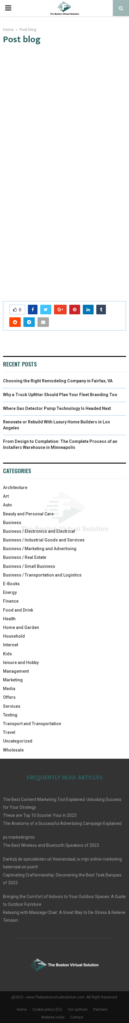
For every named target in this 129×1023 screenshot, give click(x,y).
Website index (52, 1017)
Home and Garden (21, 627)
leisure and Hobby (21, 662)
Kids (7, 653)
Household (14, 636)
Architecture (15, 487)
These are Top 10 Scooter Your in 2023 (39, 815)
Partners (100, 1009)
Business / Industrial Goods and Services (44, 540)
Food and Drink (18, 610)
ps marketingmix (19, 837)
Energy (10, 592)
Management (16, 671)
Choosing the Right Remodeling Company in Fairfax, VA (57, 380)
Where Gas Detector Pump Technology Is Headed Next (57, 408)
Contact (76, 1017)
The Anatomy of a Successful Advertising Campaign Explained (62, 823)
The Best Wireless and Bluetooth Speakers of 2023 (51, 845)
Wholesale (13, 750)
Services (11, 706)
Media (9, 688)
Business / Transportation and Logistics (42, 575)
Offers (9, 697)
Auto (7, 505)
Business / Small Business (29, 566)
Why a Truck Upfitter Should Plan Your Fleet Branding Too (60, 394)
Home (22, 1009)
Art (6, 496)
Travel (9, 732)
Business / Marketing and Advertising (39, 548)
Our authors (78, 1009)
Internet (10, 644)
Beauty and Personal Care (28, 514)
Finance (11, 601)
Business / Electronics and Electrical (39, 531)
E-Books (11, 583)
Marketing (13, 680)
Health (9, 618)
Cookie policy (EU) (47, 1009)
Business (12, 522)
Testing (10, 715)
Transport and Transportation (32, 723)
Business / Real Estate (24, 557)
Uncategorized (17, 741)
